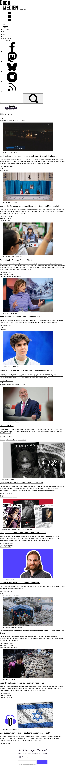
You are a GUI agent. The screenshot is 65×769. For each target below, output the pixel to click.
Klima (4, 34)
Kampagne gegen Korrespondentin (10, 276)
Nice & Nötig (6, 40)
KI (3, 36)
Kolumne (2, 218)
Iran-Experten (4, 170)
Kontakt (5, 27)
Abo (4, 24)
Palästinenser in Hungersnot (8, 497)
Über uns (5, 26)
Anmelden (12, 106)
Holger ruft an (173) (6, 697)
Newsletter (6, 29)
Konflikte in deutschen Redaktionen (10, 595)
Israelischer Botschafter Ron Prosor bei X (12, 384)
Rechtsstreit (3, 329)
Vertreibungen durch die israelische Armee (13, 120)
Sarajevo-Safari (7, 38)
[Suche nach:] (11, 102)
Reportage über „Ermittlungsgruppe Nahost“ (13, 439)
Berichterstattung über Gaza (8, 647)
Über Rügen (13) (5, 220)
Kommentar (3, 274)
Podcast (5, 31)
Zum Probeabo (9, 109)
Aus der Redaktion (5, 547)
